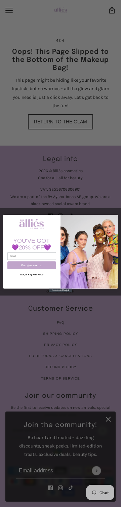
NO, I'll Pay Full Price (31, 274)
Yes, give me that (31, 265)
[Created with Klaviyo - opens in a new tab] (60, 290)
